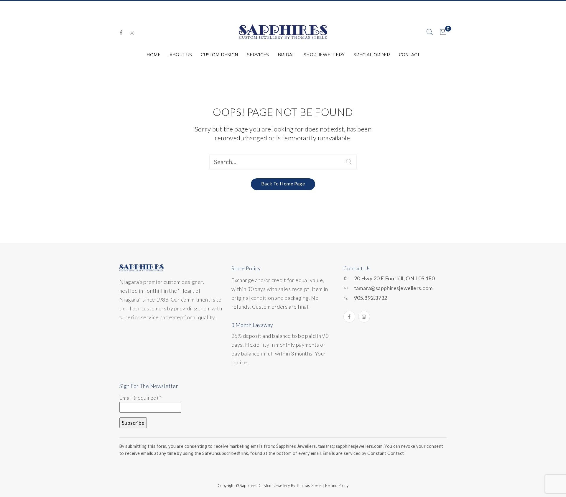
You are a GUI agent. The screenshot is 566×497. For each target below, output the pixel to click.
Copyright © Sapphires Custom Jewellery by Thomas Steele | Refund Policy (283, 485)
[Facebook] (120, 33)
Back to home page (283, 183)
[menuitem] (154, 55)
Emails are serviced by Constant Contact (363, 453)
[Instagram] (132, 33)
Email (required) (140, 397)
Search (349, 161)
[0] (443, 32)
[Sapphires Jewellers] (283, 31)
